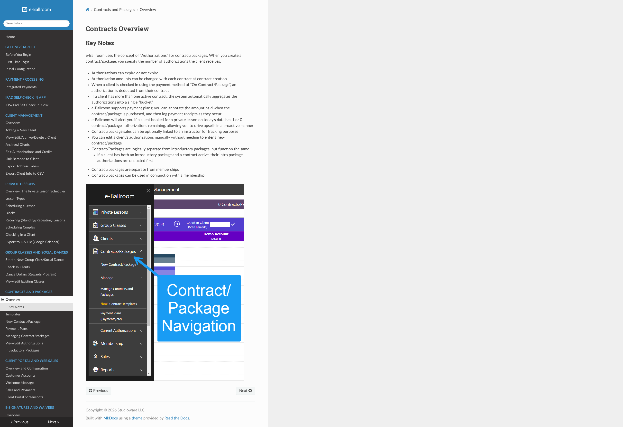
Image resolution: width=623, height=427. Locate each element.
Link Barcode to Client (22, 159)
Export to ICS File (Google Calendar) (32, 242)
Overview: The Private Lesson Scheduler (35, 191)
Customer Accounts (20, 375)
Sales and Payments (20, 390)
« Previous (19, 422)
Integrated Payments (21, 87)
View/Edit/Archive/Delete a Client (31, 137)
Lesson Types (15, 198)
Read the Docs (177, 418)
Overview (13, 123)
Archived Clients (18, 144)
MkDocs (110, 418)
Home (10, 37)
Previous (100, 391)
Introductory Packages (22, 350)
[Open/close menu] (2, 300)
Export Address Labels (22, 166)
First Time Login (17, 62)
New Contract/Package (23, 321)
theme (137, 418)
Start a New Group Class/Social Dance (35, 260)
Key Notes (16, 307)
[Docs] (87, 10)
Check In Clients (18, 267)
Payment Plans (16, 329)
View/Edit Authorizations (24, 343)
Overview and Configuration (27, 368)
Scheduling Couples (20, 227)
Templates (13, 314)
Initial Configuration (21, 69)
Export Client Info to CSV (25, 173)
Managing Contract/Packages (27, 336)
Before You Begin (18, 55)
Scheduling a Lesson (21, 206)
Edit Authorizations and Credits (29, 152)
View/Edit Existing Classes (25, 281)
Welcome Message (20, 383)
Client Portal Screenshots (24, 397)
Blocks (10, 213)
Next (243, 391)
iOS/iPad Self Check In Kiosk (27, 105)
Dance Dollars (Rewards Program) (31, 274)
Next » (53, 422)
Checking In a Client (20, 235)
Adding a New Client (21, 130)
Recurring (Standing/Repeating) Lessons (35, 220)
